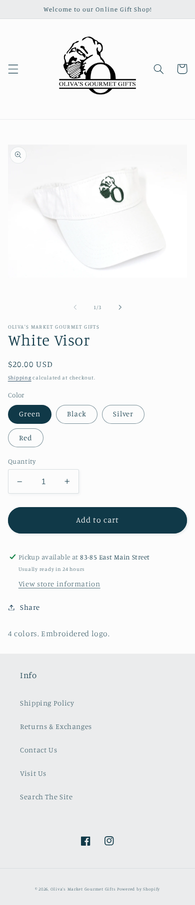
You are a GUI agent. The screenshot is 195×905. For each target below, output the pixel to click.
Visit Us (33, 773)
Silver (123, 413)
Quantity (22, 461)
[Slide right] (120, 307)
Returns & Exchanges (56, 726)
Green (29, 413)
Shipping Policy (47, 703)
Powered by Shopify (138, 889)
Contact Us (38, 749)
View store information (59, 583)
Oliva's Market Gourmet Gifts (83, 889)
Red (25, 437)
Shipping (20, 377)
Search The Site (46, 796)
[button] (13, 68)
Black (76, 413)
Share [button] (30, 607)
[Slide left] (75, 307)
